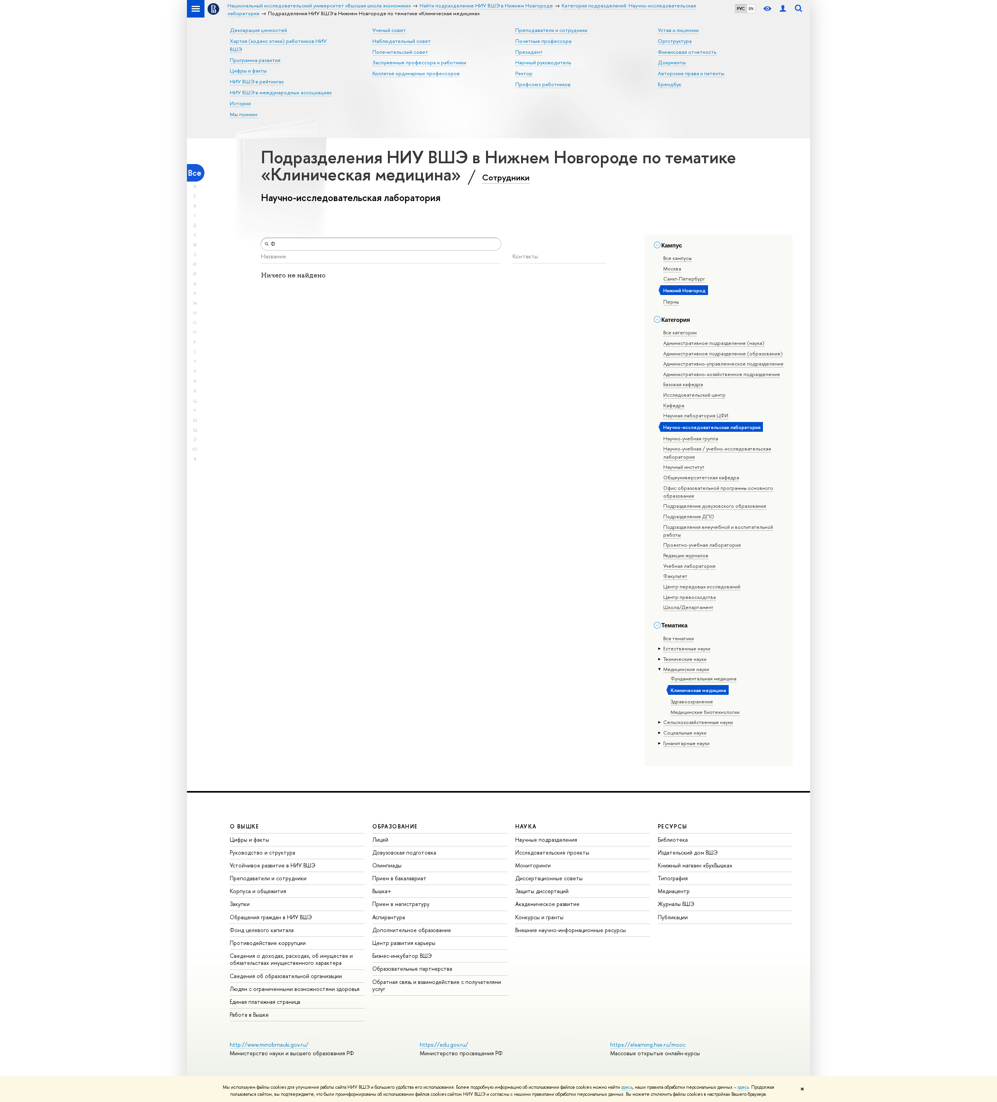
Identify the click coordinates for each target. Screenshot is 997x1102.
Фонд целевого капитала (262, 930)
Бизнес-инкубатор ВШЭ (402, 955)
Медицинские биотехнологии (705, 711)
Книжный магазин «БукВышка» (695, 865)
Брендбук (669, 84)
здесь (626, 1087)
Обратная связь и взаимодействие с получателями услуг (436, 985)
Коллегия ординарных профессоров (416, 73)
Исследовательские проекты (552, 852)
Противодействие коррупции (268, 943)
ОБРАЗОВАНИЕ (394, 826)
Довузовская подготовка (404, 852)
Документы (672, 62)
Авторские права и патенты (691, 73)
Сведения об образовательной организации (286, 976)
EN (751, 8)
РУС (741, 8)
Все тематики (678, 638)
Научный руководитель (543, 62)
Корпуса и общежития (258, 891)
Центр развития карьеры (403, 943)
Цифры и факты (248, 70)
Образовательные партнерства (412, 968)
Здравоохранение (692, 701)
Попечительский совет (400, 51)
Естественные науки (686, 648)
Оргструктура (675, 40)
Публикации (673, 917)
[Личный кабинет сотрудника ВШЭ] (783, 9)
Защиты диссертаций (542, 891)
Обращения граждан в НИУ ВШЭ (271, 917)
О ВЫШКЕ (244, 826)
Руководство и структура (262, 852)
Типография (673, 878)
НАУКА (526, 826)
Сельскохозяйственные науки (698, 722)
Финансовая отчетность (687, 51)
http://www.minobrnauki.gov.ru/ (269, 1044)
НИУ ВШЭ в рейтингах (257, 81)
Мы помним (243, 114)
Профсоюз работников (543, 84)
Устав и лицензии (678, 30)
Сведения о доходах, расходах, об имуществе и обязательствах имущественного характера (291, 959)
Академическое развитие (547, 904)
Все (194, 172)
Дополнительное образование (411, 930)
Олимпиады (387, 865)
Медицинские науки (686, 669)
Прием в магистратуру (401, 904)
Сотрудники (506, 177)
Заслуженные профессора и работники (419, 62)
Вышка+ (381, 891)
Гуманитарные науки (686, 743)
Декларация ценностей (258, 30)
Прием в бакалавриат (399, 878)
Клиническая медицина (698, 690)
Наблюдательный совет (401, 40)
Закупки (240, 904)
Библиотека (673, 839)
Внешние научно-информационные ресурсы (570, 930)
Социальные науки (684, 732)
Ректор (523, 73)
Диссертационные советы (549, 878)
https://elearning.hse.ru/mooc (647, 1044)
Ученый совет (389, 30)
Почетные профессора (543, 40)
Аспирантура (388, 917)
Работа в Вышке (249, 1014)
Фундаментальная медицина (703, 678)
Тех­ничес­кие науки (684, 658)
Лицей (380, 839)
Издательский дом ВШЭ (688, 852)
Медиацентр (674, 891)
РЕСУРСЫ (672, 826)
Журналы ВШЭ (676, 904)
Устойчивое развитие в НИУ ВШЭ (272, 865)
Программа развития (255, 60)
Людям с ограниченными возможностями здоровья (294, 989)
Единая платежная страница (265, 1001)
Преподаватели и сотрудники (551, 30)
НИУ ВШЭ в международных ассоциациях (281, 92)
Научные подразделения (546, 839)
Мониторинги (533, 865)
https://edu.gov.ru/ (444, 1044)
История (240, 103)
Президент (529, 51)
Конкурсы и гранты (539, 917)
